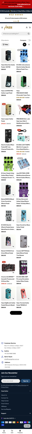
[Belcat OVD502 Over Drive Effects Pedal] (8, 241)
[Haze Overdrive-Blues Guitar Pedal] (23, 215)
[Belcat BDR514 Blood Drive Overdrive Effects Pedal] (8, 190)
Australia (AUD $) (8, 418)
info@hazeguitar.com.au (11, 359)
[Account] (27, 27)
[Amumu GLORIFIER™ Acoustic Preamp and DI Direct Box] (8, 267)
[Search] (29, 34)
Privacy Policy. (5, 387)
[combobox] (16, 34)
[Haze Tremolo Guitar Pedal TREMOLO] (23, 293)
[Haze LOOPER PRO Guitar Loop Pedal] (8, 81)
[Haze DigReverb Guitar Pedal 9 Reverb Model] (8, 293)
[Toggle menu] (2, 27)
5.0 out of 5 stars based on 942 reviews (16, 18)
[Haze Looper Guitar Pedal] (8, 109)
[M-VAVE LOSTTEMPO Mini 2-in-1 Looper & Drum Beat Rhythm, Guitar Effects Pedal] (23, 135)
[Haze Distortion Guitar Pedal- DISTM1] (8, 55)
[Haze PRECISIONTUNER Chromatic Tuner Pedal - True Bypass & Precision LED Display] (23, 81)
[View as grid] (24, 44)
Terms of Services (21, 385)
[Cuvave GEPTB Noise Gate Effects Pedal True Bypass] (23, 241)
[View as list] (29, 44)
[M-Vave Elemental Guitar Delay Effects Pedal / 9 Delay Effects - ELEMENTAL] (23, 190)
